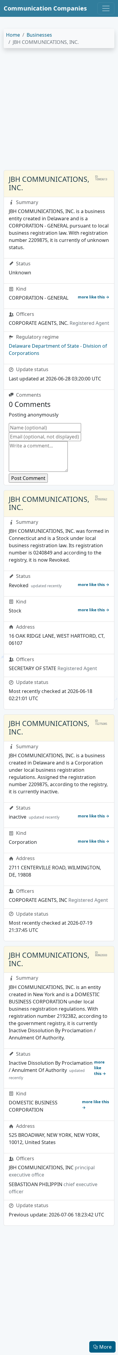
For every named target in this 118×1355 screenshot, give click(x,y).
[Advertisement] (59, 111)
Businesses (39, 35)
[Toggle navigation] (105, 8)
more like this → (93, 297)
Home (13, 35)
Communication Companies (45, 8)
